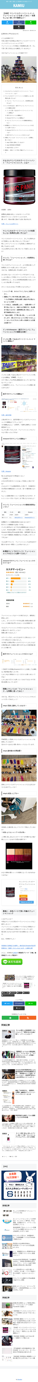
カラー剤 (27, 992)
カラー (20, 992)
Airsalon (20, 1379)
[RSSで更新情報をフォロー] (27, 1018)
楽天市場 (23, 899)
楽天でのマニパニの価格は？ (15, 115)
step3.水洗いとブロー (13, 147)
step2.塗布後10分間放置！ (14, 145)
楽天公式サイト (19, 517)
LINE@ (15, 952)
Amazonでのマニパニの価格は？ (16, 118)
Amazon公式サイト (30, 517)
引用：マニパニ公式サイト (9, 224)
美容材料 (14, 992)
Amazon (23, 896)
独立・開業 (6, 992)
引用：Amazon (6, 471)
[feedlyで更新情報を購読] (10, 1018)
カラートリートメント (8, 995)
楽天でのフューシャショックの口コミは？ (18, 135)
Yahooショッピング (26, 902)
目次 (16, 87)
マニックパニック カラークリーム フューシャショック (27, 884)
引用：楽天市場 (6, 415)
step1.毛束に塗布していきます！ (16, 142)
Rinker (26, 888)
